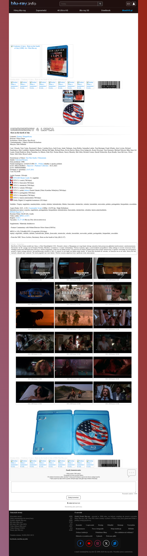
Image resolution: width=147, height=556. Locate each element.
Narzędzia (131, 525)
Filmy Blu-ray (20, 10)
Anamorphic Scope (35, 208)
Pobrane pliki (111, 536)
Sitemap (120, 525)
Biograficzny (27, 136)
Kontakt (79, 525)
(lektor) (26, 190)
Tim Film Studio (31, 158)
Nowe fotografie (98, 529)
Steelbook (105, 10)
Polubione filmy (101, 532)
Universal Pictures (21, 160)
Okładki (110, 525)
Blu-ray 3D (84, 10)
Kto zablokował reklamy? (124, 532)
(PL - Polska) (39, 164)
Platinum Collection (41, 166)
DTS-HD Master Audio (21, 178)
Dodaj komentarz (73, 497)
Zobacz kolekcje (82, 532)
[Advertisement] (73, 29)
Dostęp (100, 525)
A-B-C (18, 218)
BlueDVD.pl (127, 10)
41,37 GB (20, 220)
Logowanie (90, 525)
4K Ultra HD (62, 10)
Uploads (99, 536)
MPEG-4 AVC (24, 216)
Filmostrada (42, 158)
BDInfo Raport (17, 212)
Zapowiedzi (41, 10)
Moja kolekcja (116, 529)
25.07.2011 (30, 169)
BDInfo (131, 529)
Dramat (19, 136)
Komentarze (80, 529)
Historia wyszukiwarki (84, 536)
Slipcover (30, 166)
